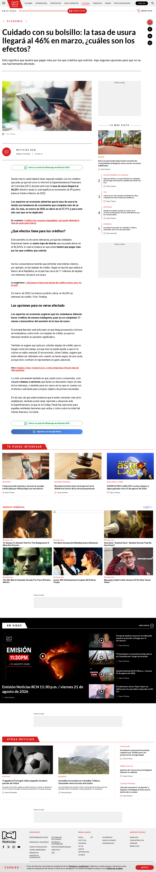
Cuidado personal (127, 784)
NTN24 (80, 837)
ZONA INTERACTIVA (137, 840)
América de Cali (126, 766)
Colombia (28, 3)
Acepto (144, 867)
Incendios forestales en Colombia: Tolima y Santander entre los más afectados (120, 229)
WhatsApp (6, 482)
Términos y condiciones (78, 866)
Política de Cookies (114, 868)
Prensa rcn (34, 853)
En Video (14, 625)
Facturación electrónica (56, 838)
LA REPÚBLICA (107, 837)
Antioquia (107, 207)
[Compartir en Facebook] (150, 29)
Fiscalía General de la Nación (115, 175)
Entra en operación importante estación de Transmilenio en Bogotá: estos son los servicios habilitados (119, 163)
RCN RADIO (82, 843)
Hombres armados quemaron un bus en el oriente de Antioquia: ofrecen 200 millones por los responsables (121, 213)
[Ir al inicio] (15, 4)
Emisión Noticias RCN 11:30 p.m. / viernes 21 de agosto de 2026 (42, 689)
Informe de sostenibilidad (57, 843)
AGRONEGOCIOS (108, 843)
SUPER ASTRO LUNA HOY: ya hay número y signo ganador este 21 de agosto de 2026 (128, 487)
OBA (53, 853)
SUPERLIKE (133, 843)
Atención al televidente (39, 842)
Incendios (107, 224)
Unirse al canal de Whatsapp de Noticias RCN (48, 167)
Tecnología (125, 746)
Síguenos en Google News (49, 431)
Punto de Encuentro (122, 3)
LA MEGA (81, 855)
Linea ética (55, 850)
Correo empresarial (37, 850)
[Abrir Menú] (3, 3)
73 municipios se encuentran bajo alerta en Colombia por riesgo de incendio (134, 655)
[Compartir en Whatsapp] (150, 43)
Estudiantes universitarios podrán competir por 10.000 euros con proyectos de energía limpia (134, 752)
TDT (91, 837)
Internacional (41, 3)
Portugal (6, 777)
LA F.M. (80, 846)
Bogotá (101, 157)
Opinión (108, 3)
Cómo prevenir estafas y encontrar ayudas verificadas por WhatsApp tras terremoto (23, 487)
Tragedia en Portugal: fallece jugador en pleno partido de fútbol (24, 782)
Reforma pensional (62, 482)
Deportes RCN (55, 3)
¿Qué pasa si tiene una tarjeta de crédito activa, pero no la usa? (46, 284)
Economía (86, 3)
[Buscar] (152, 3)
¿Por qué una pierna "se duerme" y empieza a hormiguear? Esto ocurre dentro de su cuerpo (135, 789)
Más (144, 625)
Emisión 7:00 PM (146, 11)
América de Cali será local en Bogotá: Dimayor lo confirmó (136, 771)
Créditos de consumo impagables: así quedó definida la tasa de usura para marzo (45, 221)
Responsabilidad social (38, 837)
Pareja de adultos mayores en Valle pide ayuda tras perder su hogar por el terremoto (134, 638)
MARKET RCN (134, 846)
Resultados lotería (115, 482)
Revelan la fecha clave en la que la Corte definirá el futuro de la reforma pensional (74, 487)
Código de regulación (38, 847)
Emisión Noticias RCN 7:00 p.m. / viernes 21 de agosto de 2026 (134, 672)
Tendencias (97, 3)
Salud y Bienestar (71, 3)
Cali (105, 192)
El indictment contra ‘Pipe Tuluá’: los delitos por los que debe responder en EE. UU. (134, 688)
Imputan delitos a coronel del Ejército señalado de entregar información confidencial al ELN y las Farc (122, 181)
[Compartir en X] (150, 36)
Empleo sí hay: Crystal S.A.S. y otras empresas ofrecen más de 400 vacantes (45, 369)
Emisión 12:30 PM (79, 11)
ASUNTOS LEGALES (109, 840)
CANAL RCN (142, 3)
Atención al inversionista (34, 856)
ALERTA (81, 849)
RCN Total (82, 840)
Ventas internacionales (61, 847)
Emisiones (9, 11)
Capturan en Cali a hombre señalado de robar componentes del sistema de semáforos (120, 197)
